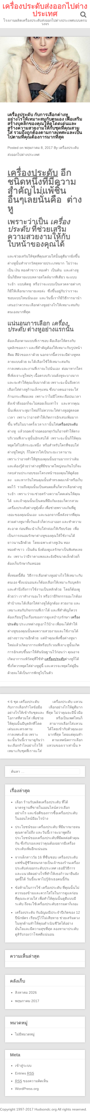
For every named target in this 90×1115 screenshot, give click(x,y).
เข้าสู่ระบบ (23, 1066)
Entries (24, 1073)
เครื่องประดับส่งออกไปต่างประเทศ (45, 10)
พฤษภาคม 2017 (27, 1001)
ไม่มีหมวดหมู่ (24, 1034)
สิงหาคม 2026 (26, 992)
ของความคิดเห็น (31, 1081)
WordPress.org (27, 1089)
